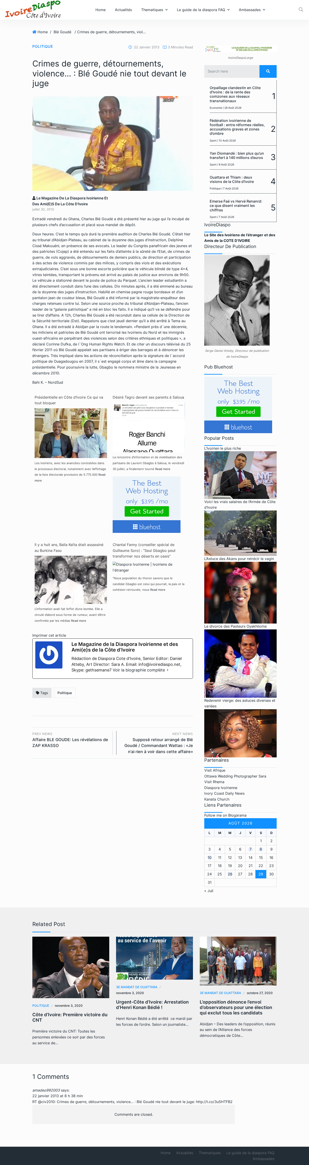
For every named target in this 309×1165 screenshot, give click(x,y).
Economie (216, 107)
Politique (42, 46)
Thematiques (152, 9)
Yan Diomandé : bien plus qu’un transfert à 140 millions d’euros (237, 155)
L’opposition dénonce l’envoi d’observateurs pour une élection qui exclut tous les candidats (236, 1007)
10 (210, 857)
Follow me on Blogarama (225, 815)
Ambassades (250, 9)
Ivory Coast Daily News (224, 793)
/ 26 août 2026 (232, 107)
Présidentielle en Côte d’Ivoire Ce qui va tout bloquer (69, 400)
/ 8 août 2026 (225, 164)
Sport (213, 140)
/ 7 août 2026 (229, 188)
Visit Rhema (214, 782)
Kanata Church (216, 799)
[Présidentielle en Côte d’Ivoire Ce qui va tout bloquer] (71, 444)
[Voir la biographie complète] (167, 670)
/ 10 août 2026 (226, 140)
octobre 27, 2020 (260, 993)
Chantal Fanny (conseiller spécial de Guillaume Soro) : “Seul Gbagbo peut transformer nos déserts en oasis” (144, 550)
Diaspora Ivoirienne (220, 787)
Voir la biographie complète (139, 670)
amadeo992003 (46, 1090)
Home (100, 9)
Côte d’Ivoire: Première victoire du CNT (69, 1017)
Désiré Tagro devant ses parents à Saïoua (148, 397)
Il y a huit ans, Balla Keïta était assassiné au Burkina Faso (69, 547)
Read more (162, 469)
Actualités (123, 9)
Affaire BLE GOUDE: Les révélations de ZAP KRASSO (70, 740)
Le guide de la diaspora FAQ (201, 9)
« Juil (208, 891)
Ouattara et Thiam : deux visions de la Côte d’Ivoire (232, 179)
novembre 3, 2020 (69, 1005)
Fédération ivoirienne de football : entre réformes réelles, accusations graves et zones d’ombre (237, 127)
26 (230, 874)
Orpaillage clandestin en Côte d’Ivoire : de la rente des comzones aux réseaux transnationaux (235, 94)
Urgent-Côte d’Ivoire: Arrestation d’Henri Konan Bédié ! (152, 1004)
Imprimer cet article (49, 635)
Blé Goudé (62, 32)
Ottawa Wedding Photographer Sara (235, 776)
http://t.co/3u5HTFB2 (214, 1101)
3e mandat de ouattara (136, 987)
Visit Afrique (214, 770)
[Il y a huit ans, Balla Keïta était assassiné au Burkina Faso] (71, 579)
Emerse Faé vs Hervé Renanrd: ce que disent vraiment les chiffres (236, 205)
